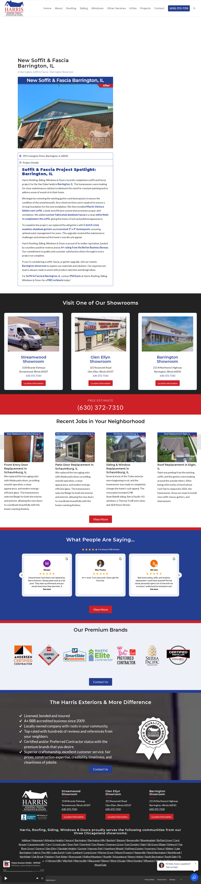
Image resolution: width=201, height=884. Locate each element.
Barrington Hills (96, 840)
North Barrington (156, 852)
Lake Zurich (58, 852)
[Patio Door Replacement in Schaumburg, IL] (75, 447)
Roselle (107, 856)
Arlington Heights (54, 840)
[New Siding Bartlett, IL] (199, 442)
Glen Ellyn (51, 848)
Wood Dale (100, 864)
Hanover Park (95, 848)
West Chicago (118, 860)
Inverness (150, 848)
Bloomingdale (148, 840)
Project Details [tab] (31, 162)
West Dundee (134, 860)
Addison (26, 840)
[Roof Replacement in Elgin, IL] (177, 447)
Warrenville (80, 860)
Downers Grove (114, 844)
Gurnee (82, 848)
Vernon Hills (54, 860)
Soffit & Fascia (40, 71)
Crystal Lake (59, 844)
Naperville (140, 852)
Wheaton (149, 860)
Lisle (68, 852)
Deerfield (85, 844)
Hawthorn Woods (113, 848)
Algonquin (37, 840)
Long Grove (90, 852)
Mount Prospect (124, 852)
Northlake (25, 856)
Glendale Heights (67, 848)
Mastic (90, 206)
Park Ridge (61, 856)
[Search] (194, 8)
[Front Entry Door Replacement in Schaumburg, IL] (24, 447)
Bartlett (111, 840)
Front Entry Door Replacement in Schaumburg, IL (16, 468)
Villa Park (67, 860)
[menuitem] (47, 8)
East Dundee (132, 844)
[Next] (107, 112)
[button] (43, 861)
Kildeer (169, 848)
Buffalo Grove (164, 840)
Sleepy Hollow (135, 856)
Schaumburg (119, 856)
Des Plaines (98, 844)
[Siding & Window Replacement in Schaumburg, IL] (126, 447)
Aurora (69, 840)
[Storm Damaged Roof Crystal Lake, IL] (2, 442)
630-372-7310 (33, 375)
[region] (65, 226)
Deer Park (73, 844)
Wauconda (94, 860)
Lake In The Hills (41, 852)
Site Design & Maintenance (45, 880)
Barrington (26, 71)
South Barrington (154, 856)
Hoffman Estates (134, 848)
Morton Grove (106, 852)
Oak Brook (37, 856)
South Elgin (171, 856)
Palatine (49, 856)
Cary (48, 844)
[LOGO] (14, 8)
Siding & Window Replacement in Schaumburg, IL (118, 468)
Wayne (105, 860)
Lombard (77, 852)
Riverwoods (75, 856)
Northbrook (174, 852)
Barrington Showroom (61, 71)
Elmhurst (172, 844)
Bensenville (132, 840)
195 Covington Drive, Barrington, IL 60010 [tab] (45, 155)
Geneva (40, 848)
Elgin (143, 844)
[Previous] (24, 112)
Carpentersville (36, 844)
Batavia (121, 840)
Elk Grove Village (157, 844)
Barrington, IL (52, 275)
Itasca (160, 848)
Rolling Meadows (92, 856)
